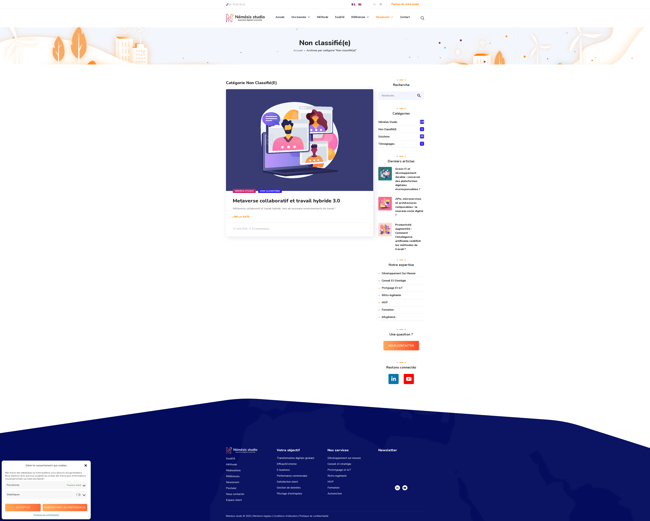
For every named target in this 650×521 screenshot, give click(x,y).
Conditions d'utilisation (285, 516)
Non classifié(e (387, 129)
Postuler (231, 488)
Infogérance (388, 317)
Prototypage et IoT (339, 470)
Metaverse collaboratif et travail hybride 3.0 (286, 200)
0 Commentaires (260, 228)
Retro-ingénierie (337, 476)
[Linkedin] (397, 487)
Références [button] (358, 17)
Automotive (335, 493)
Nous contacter (235, 494)
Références (233, 476)
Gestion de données (289, 488)
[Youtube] (404, 487)
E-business (283, 470)
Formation (388, 310)
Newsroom (383, 17)
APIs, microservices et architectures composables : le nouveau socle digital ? (409, 207)
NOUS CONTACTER (401, 346)
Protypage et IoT (392, 288)
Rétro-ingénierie (391, 295)
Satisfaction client (287, 482)
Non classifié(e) (270, 191)
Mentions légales (262, 516)
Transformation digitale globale (295, 458)
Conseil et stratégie (394, 281)
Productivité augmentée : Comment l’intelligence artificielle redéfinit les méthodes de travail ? (408, 237)
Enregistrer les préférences (64, 507)
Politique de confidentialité (46, 515)
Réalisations (233, 470)
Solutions (384, 136)
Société (339, 17)
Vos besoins (298, 17)
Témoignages (386, 144)
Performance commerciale (292, 476)
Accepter (23, 507)
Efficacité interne (287, 464)
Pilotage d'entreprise (289, 493)
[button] (85, 465)
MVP (385, 302)
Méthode (322, 17)
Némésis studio (244, 191)
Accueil (280, 17)
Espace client (234, 500)
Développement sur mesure (399, 273)
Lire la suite (241, 216)
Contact (405, 17)
